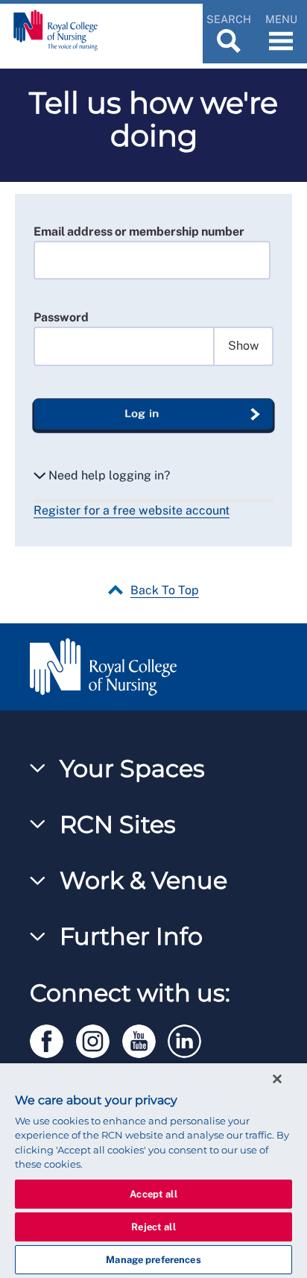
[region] (153, 1170)
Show (243, 346)
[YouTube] (145, 1038)
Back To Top (164, 590)
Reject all (153, 1227)
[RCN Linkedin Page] (189, 1038)
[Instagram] (99, 1038)
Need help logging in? (107, 475)
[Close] (277, 1078)
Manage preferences (153, 1259)
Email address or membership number (139, 231)
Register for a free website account (132, 510)
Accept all (153, 1194)
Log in (141, 413)
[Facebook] (53, 1038)
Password (61, 317)
